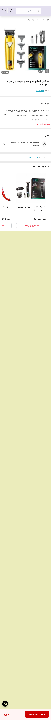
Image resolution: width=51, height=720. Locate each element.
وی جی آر (40, 90)
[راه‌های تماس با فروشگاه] (5, 704)
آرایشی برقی (31, 20)
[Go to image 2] (4, 72)
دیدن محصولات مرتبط (37, 714)
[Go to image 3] (2, 72)
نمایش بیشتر (45, 124)
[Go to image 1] (7, 72)
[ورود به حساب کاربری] (11, 11)
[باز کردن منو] (46, 11)
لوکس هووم (44, 20)
